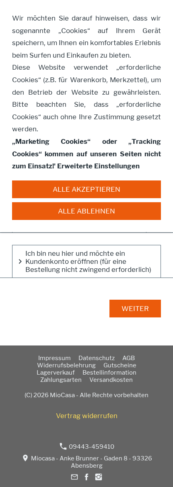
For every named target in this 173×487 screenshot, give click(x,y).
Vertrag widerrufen (86, 416)
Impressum (54, 358)
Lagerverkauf (56, 372)
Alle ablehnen (86, 211)
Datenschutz (96, 358)
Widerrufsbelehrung (66, 365)
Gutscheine (119, 365)
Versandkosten (111, 379)
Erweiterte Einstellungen (98, 166)
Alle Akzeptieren (86, 189)
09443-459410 (91, 446)
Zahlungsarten (61, 379)
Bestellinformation (109, 372)
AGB (128, 358)
